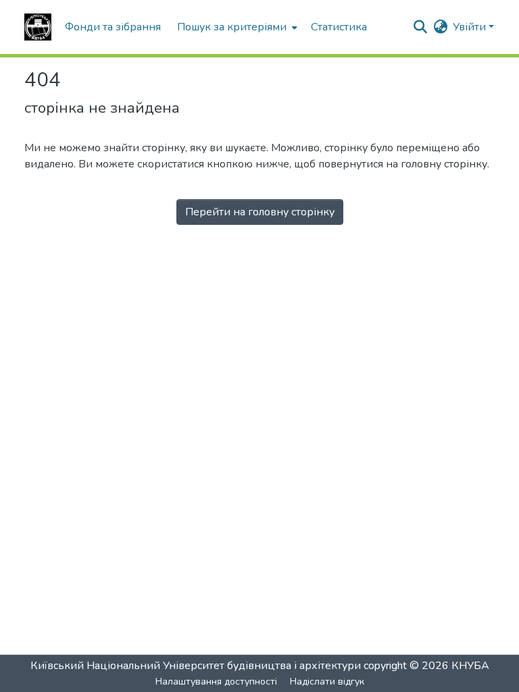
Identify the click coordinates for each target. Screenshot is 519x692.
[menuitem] (235, 27)
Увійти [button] (471, 27)
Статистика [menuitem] (339, 27)
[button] (37, 27)
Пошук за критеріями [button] (232, 27)
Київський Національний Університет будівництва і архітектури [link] (195, 665)
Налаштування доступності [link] (216, 681)
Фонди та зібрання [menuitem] (113, 27)
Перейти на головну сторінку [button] (260, 212)
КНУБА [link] (470, 665)
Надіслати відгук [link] (327, 681)
